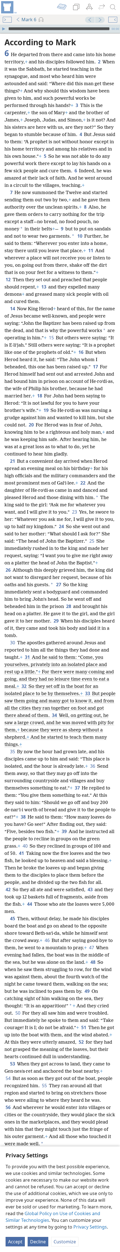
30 (13, 643)
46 (48, 940)
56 (8, 1107)
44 (30, 904)
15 (52, 338)
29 (56, 621)
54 (8, 1078)
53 (13, 1064)
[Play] (3, 29)
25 (92, 541)
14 (13, 309)
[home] (8, 7)
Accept (15, 1242)
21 (13, 461)
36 (93, 766)
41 (22, 853)
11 (91, 250)
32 (24, 686)
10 (80, 236)
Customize (65, 1242)
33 (88, 693)
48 (93, 962)
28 (69, 606)
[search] (113, 7)
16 (81, 352)
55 (45, 1085)
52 (82, 1042)
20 (32, 425)
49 (87, 991)
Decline (38, 1242)
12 (8, 279)
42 (8, 889)
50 (18, 1013)
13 (44, 287)
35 (13, 751)
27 (59, 584)
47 (92, 948)
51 (84, 1027)
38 (24, 817)
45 (13, 918)
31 (28, 657)
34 (55, 715)
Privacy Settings (90, 1227)
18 (40, 396)
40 (25, 846)
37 (78, 788)
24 (62, 526)
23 (75, 512)
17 (96, 367)
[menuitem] (8, 7)
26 (8, 570)
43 (90, 889)
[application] (60, 29)
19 (46, 410)
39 (65, 831)
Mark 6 (28, 19)
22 (83, 483)
